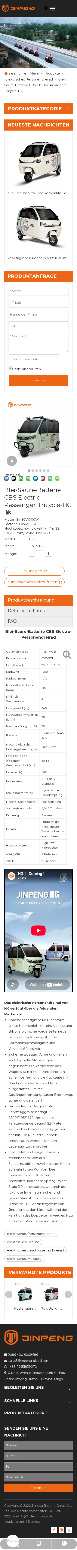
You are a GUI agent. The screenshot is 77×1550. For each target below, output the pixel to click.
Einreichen (38, 380)
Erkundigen (31, 571)
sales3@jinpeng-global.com (29, 1361)
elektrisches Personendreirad (31, 1234)
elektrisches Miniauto (24, 1259)
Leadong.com (14, 1522)
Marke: (9, 546)
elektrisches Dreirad (23, 1242)
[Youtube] (69, 1530)
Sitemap (34, 1522)
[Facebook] (54, 1530)
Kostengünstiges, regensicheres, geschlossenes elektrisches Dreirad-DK (25, 1308)
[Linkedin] (61, 1530)
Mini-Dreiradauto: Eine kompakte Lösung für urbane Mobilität (38, 193)
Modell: (10, 539)
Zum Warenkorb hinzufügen (32, 582)
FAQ (12, 621)
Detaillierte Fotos (26, 610)
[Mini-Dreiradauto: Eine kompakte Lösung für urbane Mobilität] (38, 161)
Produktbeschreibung (31, 600)
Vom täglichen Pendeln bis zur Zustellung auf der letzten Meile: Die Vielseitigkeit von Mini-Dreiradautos (38, 258)
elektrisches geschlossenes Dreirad (35, 1250)
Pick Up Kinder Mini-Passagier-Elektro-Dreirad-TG (52, 1308)
